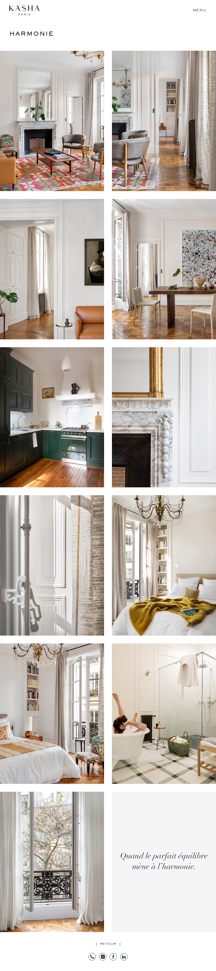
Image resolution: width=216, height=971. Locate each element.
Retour (108, 944)
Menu (199, 10)
